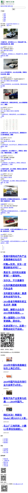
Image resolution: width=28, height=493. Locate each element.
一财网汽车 (6, 460)
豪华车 (11, 50)
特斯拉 (11, 23)
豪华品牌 (15, 80)
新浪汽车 (5, 458)
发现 (4, 15)
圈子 (4, 20)
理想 (5, 50)
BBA (2, 50)
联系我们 (5, 442)
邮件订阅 (10, 6)
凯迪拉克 (6, 207)
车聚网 (2, 204)
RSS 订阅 (5, 452)
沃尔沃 (9, 141)
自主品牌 (8, 23)
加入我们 (5, 440)
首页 (4, 14)
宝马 (5, 80)
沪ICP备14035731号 (18, 484)
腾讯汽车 (5, 462)
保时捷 (5, 141)
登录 (2, 6)
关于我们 (5, 6)
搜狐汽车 (5, 464)
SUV (18, 23)
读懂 (4, 17)
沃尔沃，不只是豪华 (13, 280)
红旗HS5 (6, 177)
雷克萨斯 (16, 111)
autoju (2, 47)
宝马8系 (6, 237)
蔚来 (7, 50)
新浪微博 (5, 449)
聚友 (4, 19)
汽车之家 (5, 465)
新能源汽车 (15, 23)
